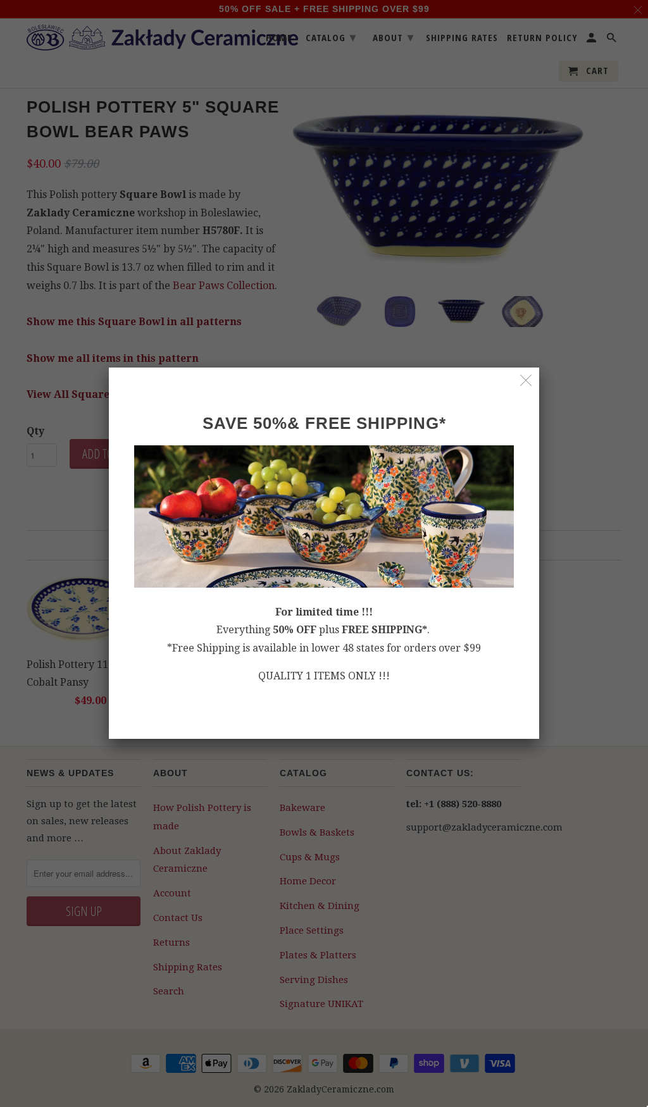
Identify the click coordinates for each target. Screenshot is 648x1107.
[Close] (526, 380)
